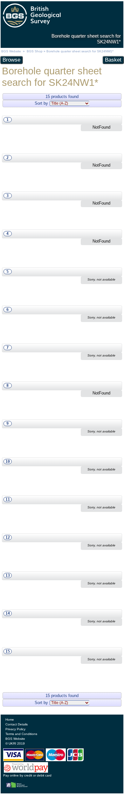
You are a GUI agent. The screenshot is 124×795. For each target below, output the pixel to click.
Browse (11, 60)
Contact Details (16, 724)
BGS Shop (35, 51)
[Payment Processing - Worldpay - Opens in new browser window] (26, 771)
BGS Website (11, 51)
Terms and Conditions (21, 734)
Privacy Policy (15, 729)
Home (9, 719)
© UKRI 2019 (15, 743)
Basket (113, 60)
